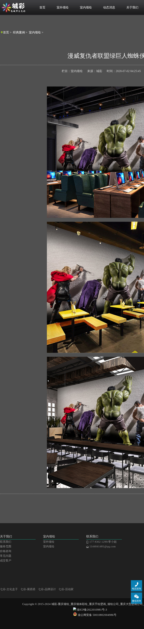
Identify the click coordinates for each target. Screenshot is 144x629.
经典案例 (19, 32)
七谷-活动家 (66, 589)
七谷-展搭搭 (27, 589)
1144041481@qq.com (102, 546)
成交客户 (5, 560)
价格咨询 (5, 551)
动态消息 (109, 7)
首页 (42, 7)
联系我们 (5, 541)
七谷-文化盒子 (9, 589)
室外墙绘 (63, 7)
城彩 (99, 71)
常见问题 (5, 555)
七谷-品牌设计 (47, 589)
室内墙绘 (86, 7)
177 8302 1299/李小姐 (103, 541)
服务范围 (5, 546)
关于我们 (132, 7)
